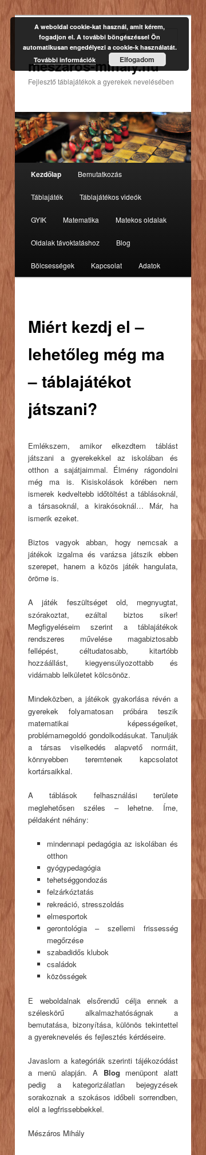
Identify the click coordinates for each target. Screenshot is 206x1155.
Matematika (81, 219)
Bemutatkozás (100, 174)
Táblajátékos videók (110, 197)
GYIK (38, 219)
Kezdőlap (46, 174)
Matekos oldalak (141, 219)
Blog (123, 242)
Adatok (149, 265)
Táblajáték (47, 197)
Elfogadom (137, 59)
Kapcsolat (106, 265)
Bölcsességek (52, 265)
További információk (65, 59)
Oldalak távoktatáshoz (65, 242)
